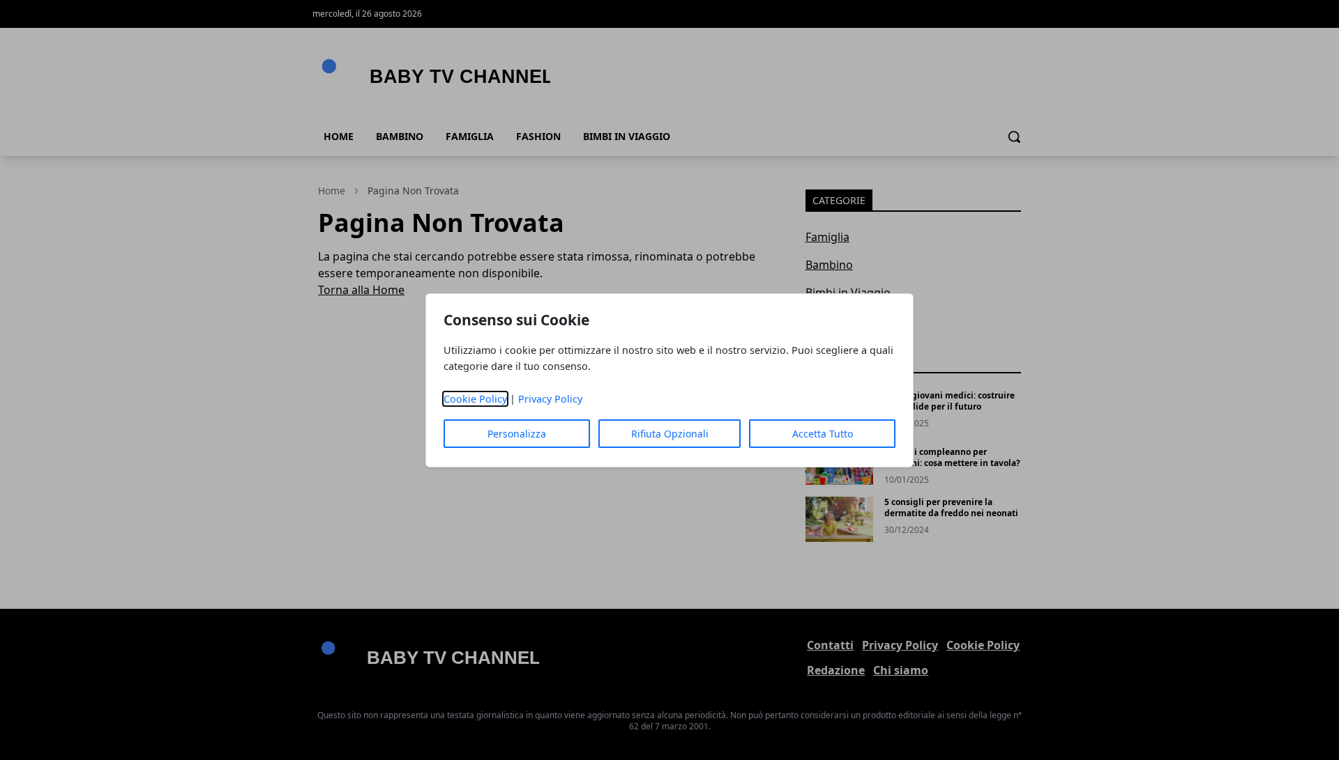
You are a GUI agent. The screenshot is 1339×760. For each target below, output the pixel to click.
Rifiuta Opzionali (670, 433)
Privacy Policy (550, 398)
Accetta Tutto (822, 433)
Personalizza (516, 433)
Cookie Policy (475, 398)
